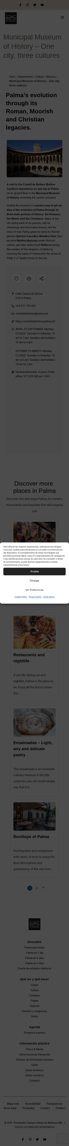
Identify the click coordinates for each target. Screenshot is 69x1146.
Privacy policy (35, 596)
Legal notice (48, 596)
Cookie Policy (21, 596)
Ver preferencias (34, 589)
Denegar (34, 580)
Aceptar (34, 571)
